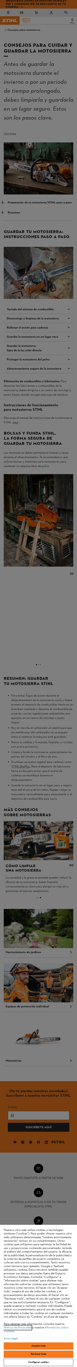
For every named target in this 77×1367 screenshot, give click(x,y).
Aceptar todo (38, 1346)
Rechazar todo (38, 1354)
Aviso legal (11, 1339)
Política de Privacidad (18, 1328)
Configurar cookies (38, 1362)
